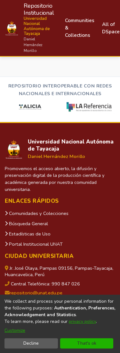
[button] (29, 28)
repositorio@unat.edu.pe (36, 293)
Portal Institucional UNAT (35, 244)
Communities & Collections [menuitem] (79, 27)
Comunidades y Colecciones (38, 213)
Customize (14, 330)
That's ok (86, 343)
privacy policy (82, 321)
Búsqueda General (28, 223)
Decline (31, 343)
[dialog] (60, 324)
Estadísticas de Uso (29, 234)
